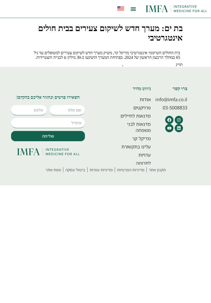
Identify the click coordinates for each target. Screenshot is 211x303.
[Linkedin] (179, 128)
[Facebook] (169, 120)
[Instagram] (179, 120)
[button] (133, 9)
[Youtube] (169, 128)
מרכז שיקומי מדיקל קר (103, 64)
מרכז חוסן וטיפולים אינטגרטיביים (149, 64)
